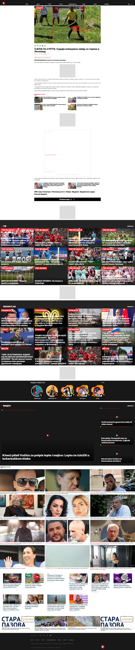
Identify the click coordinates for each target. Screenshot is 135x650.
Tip (4, 226)
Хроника (106, 4)
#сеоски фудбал (40, 194)
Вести (38, 4)
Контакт (37, 643)
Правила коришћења (67, 643)
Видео (7, 406)
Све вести (130, 226)
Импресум (42, 643)
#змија (68, 192)
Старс (49, 4)
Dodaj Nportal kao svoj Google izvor (44, 57)
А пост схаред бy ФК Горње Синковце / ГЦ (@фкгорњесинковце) (67, 174)
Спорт (95, 4)
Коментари (65, 199)
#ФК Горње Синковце (42, 192)
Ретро (61, 4)
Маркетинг (49, 643)
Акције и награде (56, 643)
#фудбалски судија (87, 192)
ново (27, 4)
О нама (32, 643)
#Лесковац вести (58, 192)
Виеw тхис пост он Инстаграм (50, 154)
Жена (83, 4)
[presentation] (102, 382)
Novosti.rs (9, 306)
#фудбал (75, 192)
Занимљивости (72, 4)
